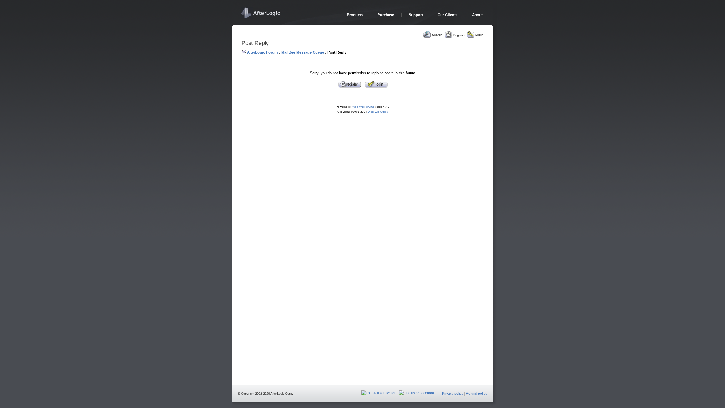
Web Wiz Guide (378, 111)
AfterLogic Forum (262, 52)
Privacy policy (452, 394)
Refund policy (476, 394)
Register (459, 34)
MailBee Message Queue (302, 52)
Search (437, 34)
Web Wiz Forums (363, 106)
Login (479, 34)
